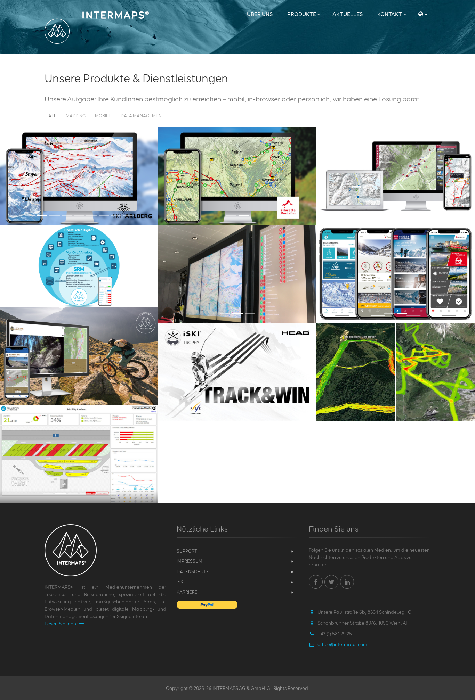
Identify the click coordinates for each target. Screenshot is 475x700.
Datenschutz (193, 571)
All (52, 115)
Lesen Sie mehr (61, 623)
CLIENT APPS (395, 235)
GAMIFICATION (237, 333)
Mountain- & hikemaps (237, 137)
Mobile (103, 115)
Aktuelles (347, 13)
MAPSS (395, 137)
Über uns (260, 13)
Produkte (301, 13)
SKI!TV (237, 235)
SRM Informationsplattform (79, 235)
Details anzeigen (234, 420)
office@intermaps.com (342, 644)
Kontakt (389, 13)
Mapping (76, 115)
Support (187, 551)
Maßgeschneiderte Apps (79, 317)
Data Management (142, 115)
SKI (180, 581)
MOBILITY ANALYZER (79, 415)
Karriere (187, 592)
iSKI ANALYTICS (396, 333)
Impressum (189, 561)
